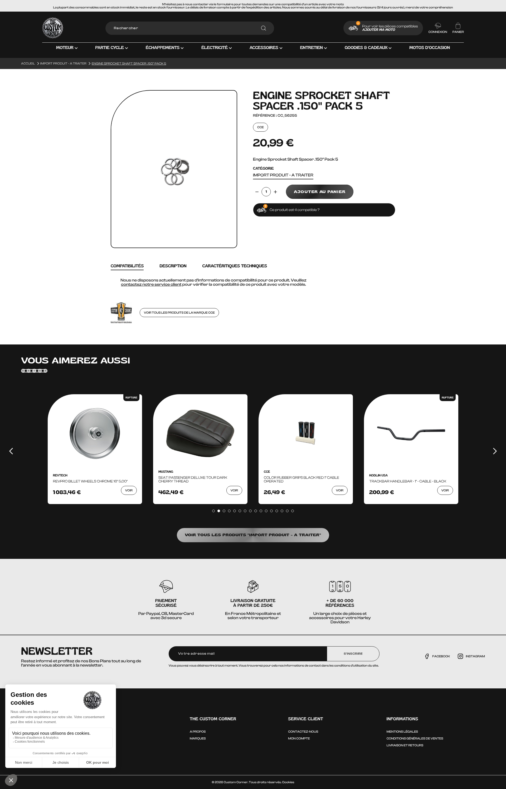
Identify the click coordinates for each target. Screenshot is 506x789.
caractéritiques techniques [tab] (234, 266)
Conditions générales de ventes (415, 738)
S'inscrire (353, 653)
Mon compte (299, 738)
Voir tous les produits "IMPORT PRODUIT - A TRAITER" (253, 535)
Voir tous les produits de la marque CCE (179, 312)
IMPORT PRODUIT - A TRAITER (283, 175)
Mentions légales (402, 731)
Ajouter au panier (320, 191)
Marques (198, 738)
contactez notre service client (151, 284)
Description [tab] (172, 266)
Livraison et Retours (405, 745)
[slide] (213, 511)
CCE (260, 127)
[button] (66, 51)
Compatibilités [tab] (127, 266)
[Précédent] (11, 451)
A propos (198, 731)
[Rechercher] (263, 28)
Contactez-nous (303, 731)
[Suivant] (495, 451)
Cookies (288, 782)
